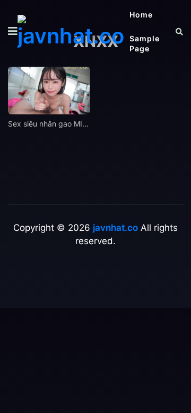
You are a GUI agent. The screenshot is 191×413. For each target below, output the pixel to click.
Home (141, 14)
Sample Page (144, 43)
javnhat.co (115, 227)
